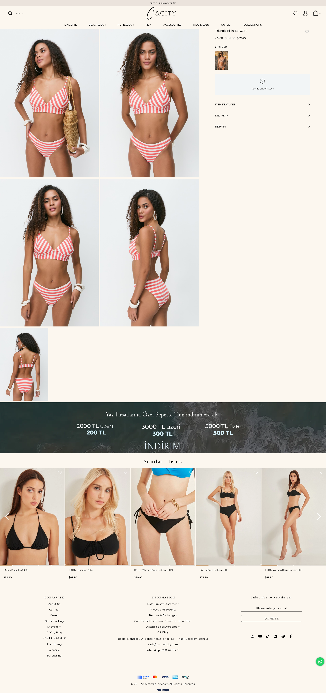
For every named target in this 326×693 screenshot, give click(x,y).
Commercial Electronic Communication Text (163, 621)
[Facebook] (290, 636)
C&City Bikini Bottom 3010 (214, 570)
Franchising (54, 644)
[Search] (10, 13)
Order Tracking (54, 621)
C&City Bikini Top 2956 (81, 570)
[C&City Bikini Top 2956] (97, 516)
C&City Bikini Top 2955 (15, 570)
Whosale (54, 650)
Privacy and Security (163, 609)
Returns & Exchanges (163, 615)
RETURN (220, 126)
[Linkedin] (275, 636)
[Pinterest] (283, 636)
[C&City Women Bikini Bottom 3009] (163, 516)
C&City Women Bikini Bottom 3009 (153, 570)
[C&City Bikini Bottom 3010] (228, 516)
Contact (54, 609)
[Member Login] (305, 13)
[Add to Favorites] (307, 32)
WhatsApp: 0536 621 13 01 (163, 650)
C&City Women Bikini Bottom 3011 (283, 570)
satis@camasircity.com (163, 644)
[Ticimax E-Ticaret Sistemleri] (163, 690)
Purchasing (54, 655)
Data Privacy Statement (163, 604)
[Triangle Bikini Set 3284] (221, 60)
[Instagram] (252, 636)
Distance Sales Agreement (163, 626)
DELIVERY (221, 115)
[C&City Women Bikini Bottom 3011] (293, 516)
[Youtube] (260, 636)
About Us (54, 604)
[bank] (163, 677)
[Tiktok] (267, 636)
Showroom (54, 626)
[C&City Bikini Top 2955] (32, 516)
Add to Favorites (60, 472)
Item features (225, 104)
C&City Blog (54, 632)
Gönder (272, 618)
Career (54, 615)
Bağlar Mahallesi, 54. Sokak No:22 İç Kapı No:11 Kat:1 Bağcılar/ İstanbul (163, 638)
